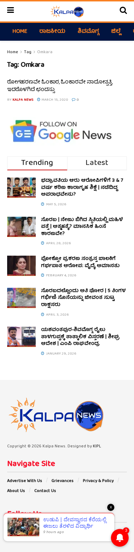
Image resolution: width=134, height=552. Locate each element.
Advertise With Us (24, 481)
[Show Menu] (10, 11)
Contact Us (45, 491)
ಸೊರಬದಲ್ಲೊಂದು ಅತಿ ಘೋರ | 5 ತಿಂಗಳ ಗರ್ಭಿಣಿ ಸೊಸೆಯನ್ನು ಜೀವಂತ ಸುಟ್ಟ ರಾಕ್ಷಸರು (83, 298)
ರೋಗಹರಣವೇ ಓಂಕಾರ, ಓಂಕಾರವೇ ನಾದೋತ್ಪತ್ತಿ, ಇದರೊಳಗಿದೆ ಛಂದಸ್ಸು (59, 86)
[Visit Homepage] (67, 11)
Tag (27, 52)
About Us (16, 491)
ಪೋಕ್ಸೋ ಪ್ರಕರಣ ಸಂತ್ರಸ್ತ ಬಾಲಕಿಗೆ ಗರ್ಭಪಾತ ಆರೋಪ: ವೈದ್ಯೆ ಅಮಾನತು (80, 262)
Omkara (45, 52)
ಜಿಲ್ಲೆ (116, 32)
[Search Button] (123, 11)
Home (20, 32)
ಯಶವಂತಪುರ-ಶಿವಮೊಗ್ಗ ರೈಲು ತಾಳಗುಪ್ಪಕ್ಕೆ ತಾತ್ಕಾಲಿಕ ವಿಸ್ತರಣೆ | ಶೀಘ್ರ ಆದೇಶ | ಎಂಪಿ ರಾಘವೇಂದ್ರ (80, 337)
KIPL (97, 446)
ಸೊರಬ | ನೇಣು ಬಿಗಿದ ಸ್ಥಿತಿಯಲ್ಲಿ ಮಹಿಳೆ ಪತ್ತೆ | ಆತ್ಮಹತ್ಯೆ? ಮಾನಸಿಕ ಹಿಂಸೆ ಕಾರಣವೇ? (82, 227)
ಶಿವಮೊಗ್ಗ (88, 32)
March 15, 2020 (54, 100)
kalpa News (23, 100)
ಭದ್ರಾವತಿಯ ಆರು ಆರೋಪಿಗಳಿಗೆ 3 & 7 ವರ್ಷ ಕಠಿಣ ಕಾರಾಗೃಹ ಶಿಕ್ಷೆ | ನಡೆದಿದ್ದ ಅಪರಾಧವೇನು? (82, 187)
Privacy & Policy (98, 481)
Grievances (62, 481)
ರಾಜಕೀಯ (52, 32)
